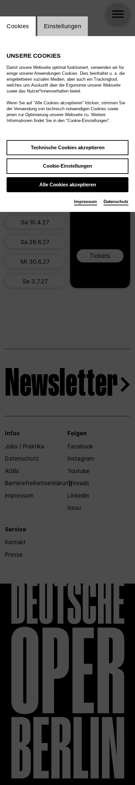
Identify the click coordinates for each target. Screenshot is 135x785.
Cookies (18, 26)
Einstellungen (63, 26)
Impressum (85, 201)
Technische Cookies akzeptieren (68, 147)
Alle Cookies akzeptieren (67, 184)
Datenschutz (116, 201)
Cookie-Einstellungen (67, 166)
